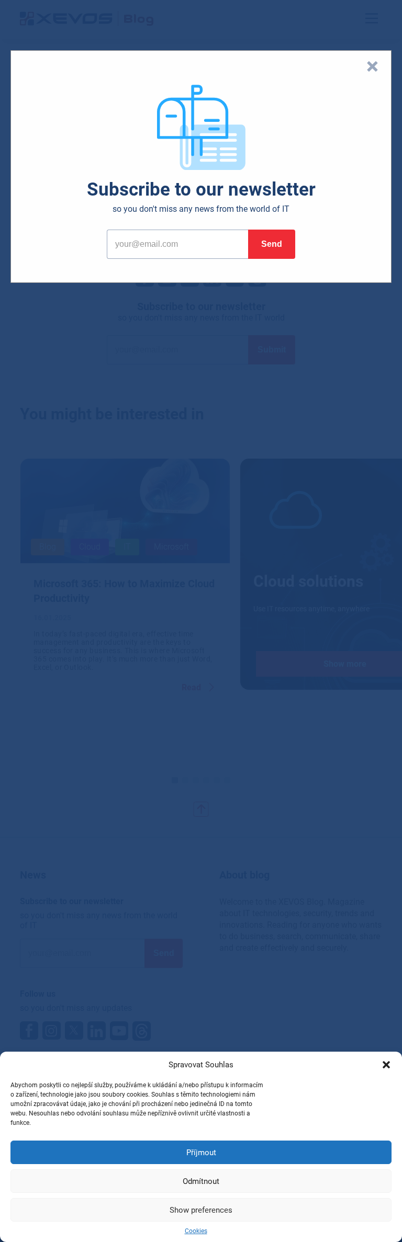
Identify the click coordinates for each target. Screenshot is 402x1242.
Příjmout (201, 1152)
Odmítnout (201, 1181)
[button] (386, 1064)
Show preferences (201, 1210)
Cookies (196, 1231)
